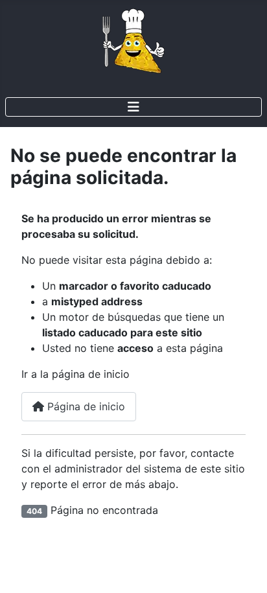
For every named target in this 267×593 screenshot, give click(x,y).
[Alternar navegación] (133, 107)
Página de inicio (84, 406)
